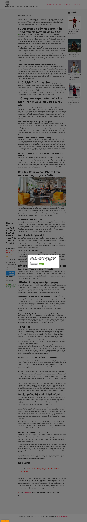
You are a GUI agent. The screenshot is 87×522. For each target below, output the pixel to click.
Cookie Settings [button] (34, 264)
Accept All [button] (41, 264)
